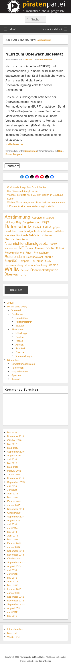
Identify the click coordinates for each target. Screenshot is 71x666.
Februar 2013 (14, 589)
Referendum (15, 256)
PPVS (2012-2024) (17, 306)
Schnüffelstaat (34, 257)
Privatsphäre (41, 252)
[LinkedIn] (32, 650)
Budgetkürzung (31, 222)
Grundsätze (21, 318)
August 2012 (14, 608)
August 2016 (14, 455)
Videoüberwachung (36, 265)
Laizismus (46, 235)
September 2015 (16, 482)
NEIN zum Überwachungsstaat (34, 54)
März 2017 (12, 447)
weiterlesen (14, 144)
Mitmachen (13, 360)
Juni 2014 (12, 528)
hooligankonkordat (35, 231)
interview (10, 235)
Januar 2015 (13, 505)
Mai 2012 (12, 615)
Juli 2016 (12, 459)
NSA (31, 248)
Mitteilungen (21, 333)
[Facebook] (16, 650)
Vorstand (16, 310)
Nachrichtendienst (17, 239)
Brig (18, 222)
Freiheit (37, 227)
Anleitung (50, 217)
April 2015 (12, 493)
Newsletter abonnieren (23, 363)
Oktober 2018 (14, 440)
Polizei (60, 248)
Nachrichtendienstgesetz (26, 243)
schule (49, 257)
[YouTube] (40, 650)
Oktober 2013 (14, 558)
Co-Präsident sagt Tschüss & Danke (26, 187)
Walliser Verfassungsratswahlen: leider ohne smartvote (36, 202)
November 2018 (15, 436)
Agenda (19, 344)
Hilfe (21, 231)
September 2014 (16, 516)
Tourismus (37, 261)
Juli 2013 (12, 570)
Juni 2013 (12, 573)
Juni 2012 (12, 612)
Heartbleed (11, 231)
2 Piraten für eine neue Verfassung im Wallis (30, 206)
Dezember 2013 (15, 550)
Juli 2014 (12, 524)
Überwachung (16, 274)
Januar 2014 (13, 547)
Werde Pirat (13, 637)
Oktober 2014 (14, 512)
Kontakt (15, 379)
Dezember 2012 (15, 596)
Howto (50, 231)
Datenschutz (18, 226)
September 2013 (16, 562)
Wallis (12, 269)
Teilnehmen (17, 367)
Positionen (17, 314)
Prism (8, 154)
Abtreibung (38, 217)
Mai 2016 (12, 463)
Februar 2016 (14, 470)
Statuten (19, 325)
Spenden (16, 375)
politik (50, 248)
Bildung (10, 222)
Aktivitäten (17, 329)
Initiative (59, 231)
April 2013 (12, 581)
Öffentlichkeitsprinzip (44, 270)
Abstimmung (17, 217)
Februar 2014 (14, 543)
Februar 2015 (14, 501)
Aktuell (11, 302)
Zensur (25, 270)
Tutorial (48, 261)
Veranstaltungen (23, 356)
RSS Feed (16, 290)
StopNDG (11, 261)
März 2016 (12, 466)
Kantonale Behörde (27, 235)
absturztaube (44, 40)
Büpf (60, 151)
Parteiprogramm (23, 321)
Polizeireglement (14, 252)
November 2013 (15, 554)
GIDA (47, 227)
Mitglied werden (19, 371)
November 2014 (15, 509)
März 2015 (12, 497)
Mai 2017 (12, 444)
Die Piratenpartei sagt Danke (22, 191)
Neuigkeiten (30, 151)
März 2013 (12, 585)
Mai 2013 (12, 577)
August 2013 (14, 566)
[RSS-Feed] (48, 650)
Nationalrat (11, 248)
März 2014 (12, 539)
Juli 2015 (12, 486)
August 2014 (14, 520)
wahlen (53, 265)
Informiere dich (15, 629)
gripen (56, 227)
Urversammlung (14, 265)
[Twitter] (24, 650)
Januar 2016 (13, 474)
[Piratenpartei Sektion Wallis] (35, 12)
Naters (53, 244)
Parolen (39, 248)
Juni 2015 (12, 489)
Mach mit (12, 633)
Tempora (17, 154)
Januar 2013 (13, 593)
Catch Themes (45, 661)
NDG (23, 248)
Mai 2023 (12, 432)
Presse (19, 340)
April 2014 (12, 535)
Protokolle (20, 348)
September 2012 (16, 604)
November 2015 (15, 478)
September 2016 (16, 451)
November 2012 (15, 600)
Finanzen (20, 352)
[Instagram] (56, 650)
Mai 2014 (12, 531)
